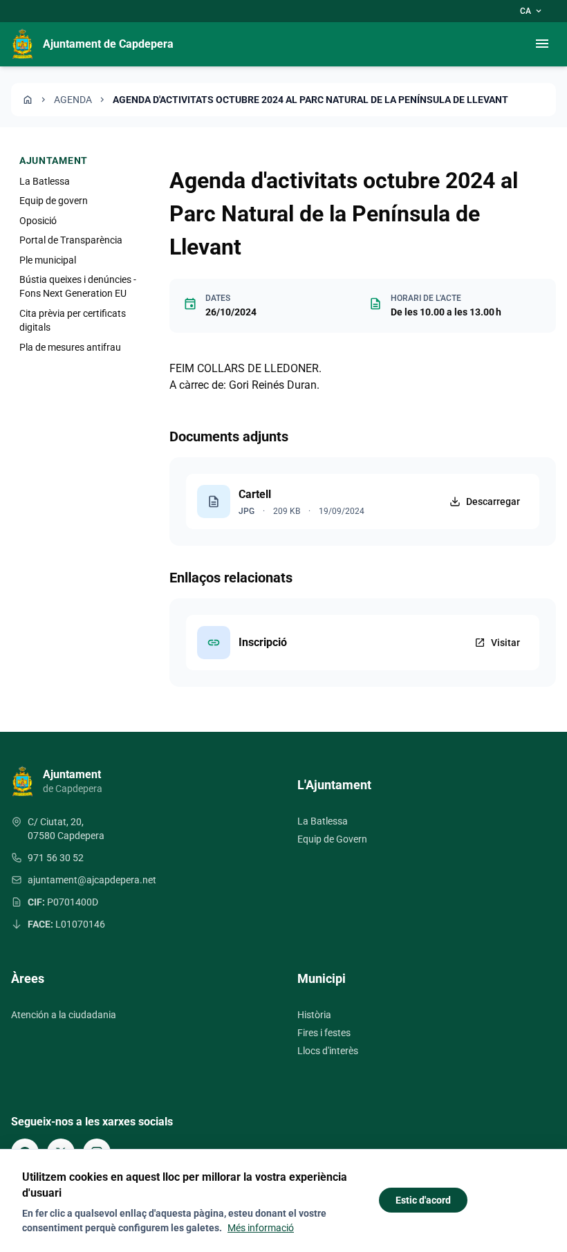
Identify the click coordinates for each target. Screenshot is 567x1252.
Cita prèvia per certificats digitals (72, 320)
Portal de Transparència (70, 240)
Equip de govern (53, 200)
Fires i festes (324, 1032)
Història (314, 1014)
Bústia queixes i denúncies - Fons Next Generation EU (77, 286)
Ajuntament (53, 160)
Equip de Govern (332, 839)
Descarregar (493, 501)
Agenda (73, 99)
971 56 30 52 (56, 857)
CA (531, 11)
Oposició (38, 220)
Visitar (497, 643)
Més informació (260, 1227)
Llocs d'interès (327, 1050)
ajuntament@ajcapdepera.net (92, 879)
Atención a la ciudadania (63, 1014)
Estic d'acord (423, 1200)
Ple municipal (47, 260)
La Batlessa (44, 181)
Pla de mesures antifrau (70, 347)
